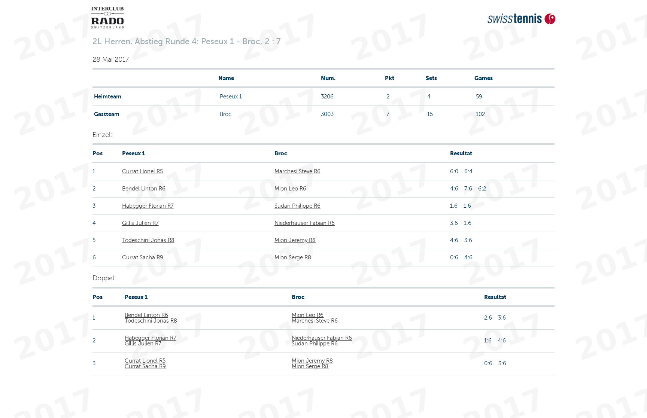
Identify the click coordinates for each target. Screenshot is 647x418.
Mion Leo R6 (290, 189)
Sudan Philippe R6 (297, 206)
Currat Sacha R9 (142, 257)
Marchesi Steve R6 (297, 171)
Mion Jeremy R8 (295, 240)
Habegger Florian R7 (148, 206)
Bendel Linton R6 (143, 189)
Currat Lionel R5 (142, 171)
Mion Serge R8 (292, 257)
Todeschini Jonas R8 (148, 240)
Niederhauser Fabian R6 (304, 223)
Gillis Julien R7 (140, 223)
